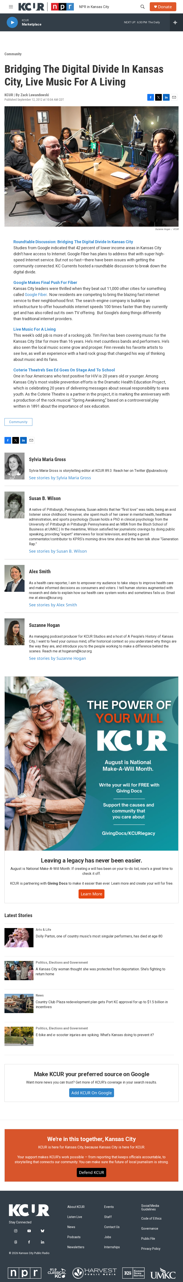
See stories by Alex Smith (53, 604)
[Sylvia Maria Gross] (14, 466)
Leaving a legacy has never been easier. (91, 860)
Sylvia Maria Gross (47, 459)
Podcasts (74, 1237)
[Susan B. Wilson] (14, 505)
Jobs (107, 1237)
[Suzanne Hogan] (14, 631)
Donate (165, 6)
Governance (149, 1228)
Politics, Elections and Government (62, 962)
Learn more (91, 894)
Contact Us (112, 1227)
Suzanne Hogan (44, 625)
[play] (12, 22)
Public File (148, 1238)
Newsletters (75, 1247)
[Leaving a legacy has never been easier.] (91, 764)
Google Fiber (36, 294)
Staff (108, 1217)
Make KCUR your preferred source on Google (91, 1074)
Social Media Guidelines (150, 1207)
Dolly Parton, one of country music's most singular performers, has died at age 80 (99, 936)
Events (109, 1207)
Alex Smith (40, 571)
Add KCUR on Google (91, 1092)
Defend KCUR (91, 1172)
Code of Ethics (151, 1218)
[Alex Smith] (14, 578)
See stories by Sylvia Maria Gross (60, 477)
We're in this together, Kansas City (91, 1139)
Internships (112, 1247)
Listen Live (74, 1217)
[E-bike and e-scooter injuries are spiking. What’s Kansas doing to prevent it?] (18, 1036)
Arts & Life (43, 929)
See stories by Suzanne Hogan (57, 658)
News (40, 995)
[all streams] (176, 22)
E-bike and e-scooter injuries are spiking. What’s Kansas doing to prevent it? (95, 1035)
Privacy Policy (150, 1248)
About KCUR (76, 1207)
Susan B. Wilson (45, 498)
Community (13, 54)
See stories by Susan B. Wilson (58, 551)
